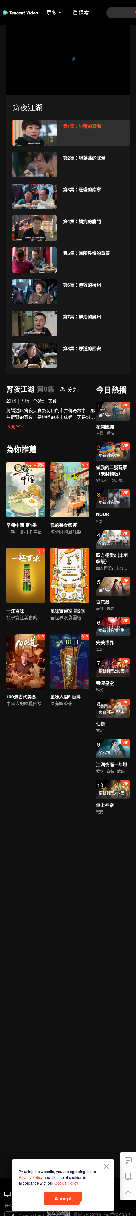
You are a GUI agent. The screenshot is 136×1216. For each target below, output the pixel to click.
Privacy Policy (31, 1177)
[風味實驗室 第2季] (69, 575)
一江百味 (15, 611)
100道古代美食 (21, 696)
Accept (62, 1198)
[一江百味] (25, 575)
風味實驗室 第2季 (67, 611)
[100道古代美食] (25, 661)
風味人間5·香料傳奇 (70, 696)
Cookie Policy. (66, 1182)
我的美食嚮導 (63, 525)
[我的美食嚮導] (69, 489)
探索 (84, 12)
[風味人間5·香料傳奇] (69, 661)
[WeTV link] (20, 13)
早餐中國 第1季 (21, 525)
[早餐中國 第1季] (25, 489)
